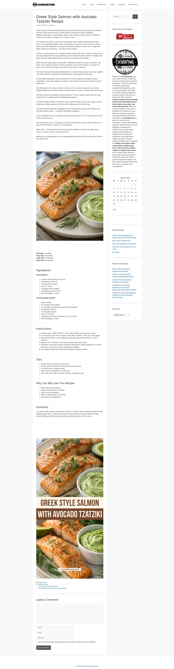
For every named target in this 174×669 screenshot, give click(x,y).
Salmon (46, 584)
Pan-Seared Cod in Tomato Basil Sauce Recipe (52, 588)
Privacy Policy (133, 4)
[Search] (135, 16)
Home (84, 4)
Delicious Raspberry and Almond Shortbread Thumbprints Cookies (124, 287)
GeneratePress (93, 666)
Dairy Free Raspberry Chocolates (124, 244)
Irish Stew (116, 252)
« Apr (114, 209)
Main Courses (42, 582)
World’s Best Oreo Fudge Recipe (48, 586)
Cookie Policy (101, 4)
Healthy (40, 584)
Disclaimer (121, 4)
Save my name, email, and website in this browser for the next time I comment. (67, 642)
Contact (112, 4)
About (92, 4)
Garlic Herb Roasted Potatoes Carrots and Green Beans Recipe (124, 295)
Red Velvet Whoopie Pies (121, 240)
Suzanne (115, 280)
